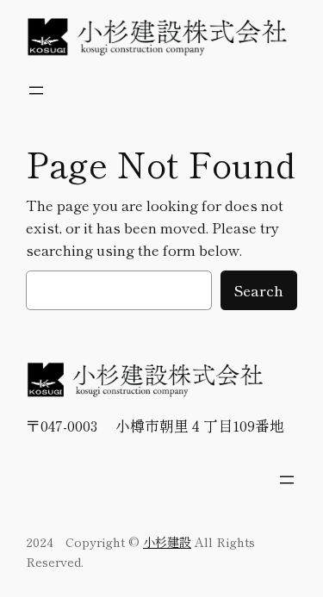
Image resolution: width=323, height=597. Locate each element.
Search (258, 290)
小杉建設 (167, 541)
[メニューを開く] (36, 90)
